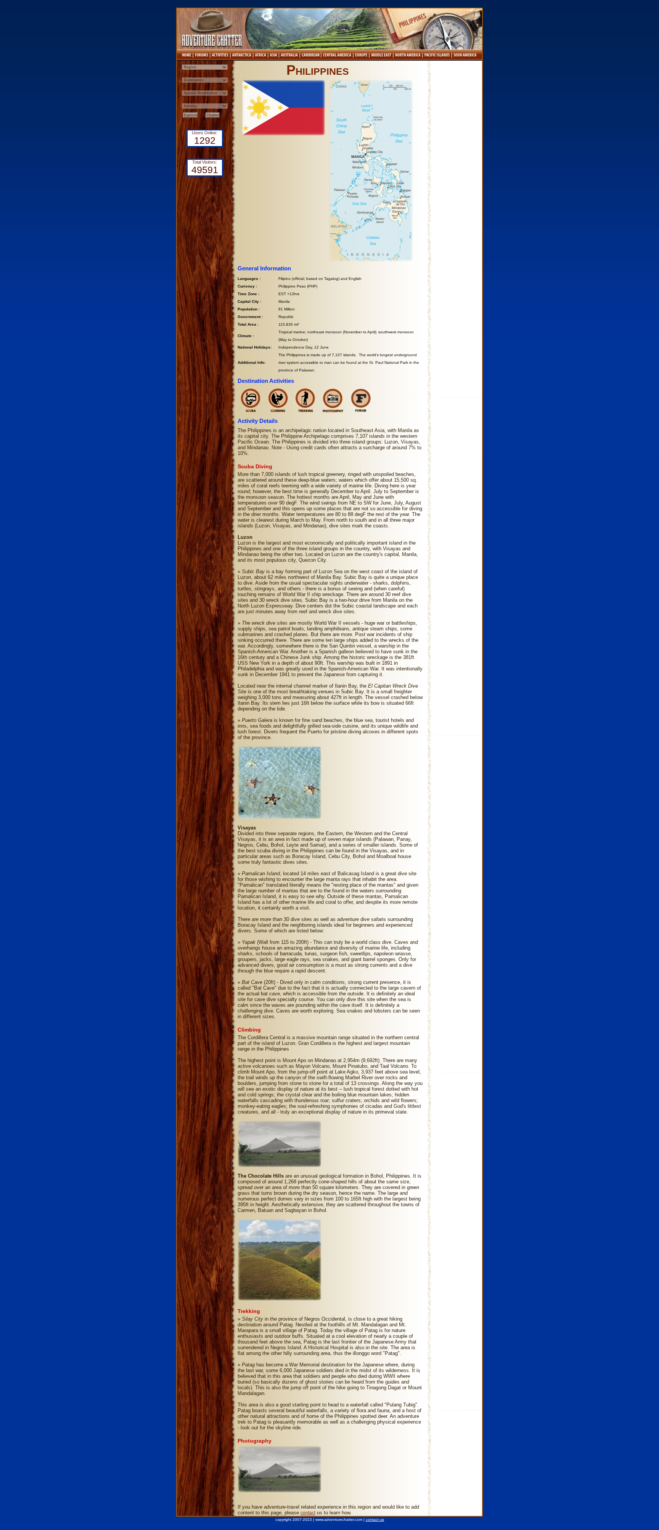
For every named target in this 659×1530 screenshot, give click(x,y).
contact (308, 1513)
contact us (375, 1519)
